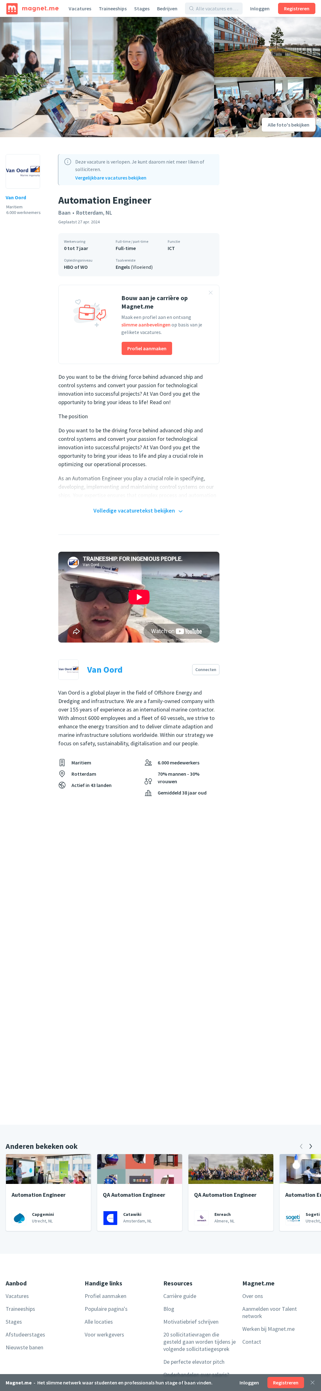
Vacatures (80, 8)
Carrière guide (179, 1296)
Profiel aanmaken (146, 348)
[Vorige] (301, 1146)
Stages (142, 8)
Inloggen (260, 8)
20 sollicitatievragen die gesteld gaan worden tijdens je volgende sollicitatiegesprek (199, 1341)
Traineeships (113, 8)
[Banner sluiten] (210, 293)
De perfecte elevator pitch (193, 1361)
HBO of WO (76, 267)
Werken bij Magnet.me (268, 1328)
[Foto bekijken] (107, 77)
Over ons (252, 1296)
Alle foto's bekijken (288, 125)
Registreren (296, 8)
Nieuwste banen (24, 1347)
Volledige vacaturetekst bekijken (134, 510)
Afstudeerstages (25, 1334)
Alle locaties (99, 1321)
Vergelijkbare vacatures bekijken (110, 178)
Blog (168, 1308)
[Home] (32, 8)
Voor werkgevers (104, 1334)
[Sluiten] (312, 1382)
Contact (251, 1341)
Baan (64, 212)
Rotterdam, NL (94, 212)
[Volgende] (310, 1146)
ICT (171, 248)
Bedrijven (167, 8)
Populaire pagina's (106, 1308)
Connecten (205, 669)
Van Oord (16, 197)
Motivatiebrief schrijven (190, 1321)
